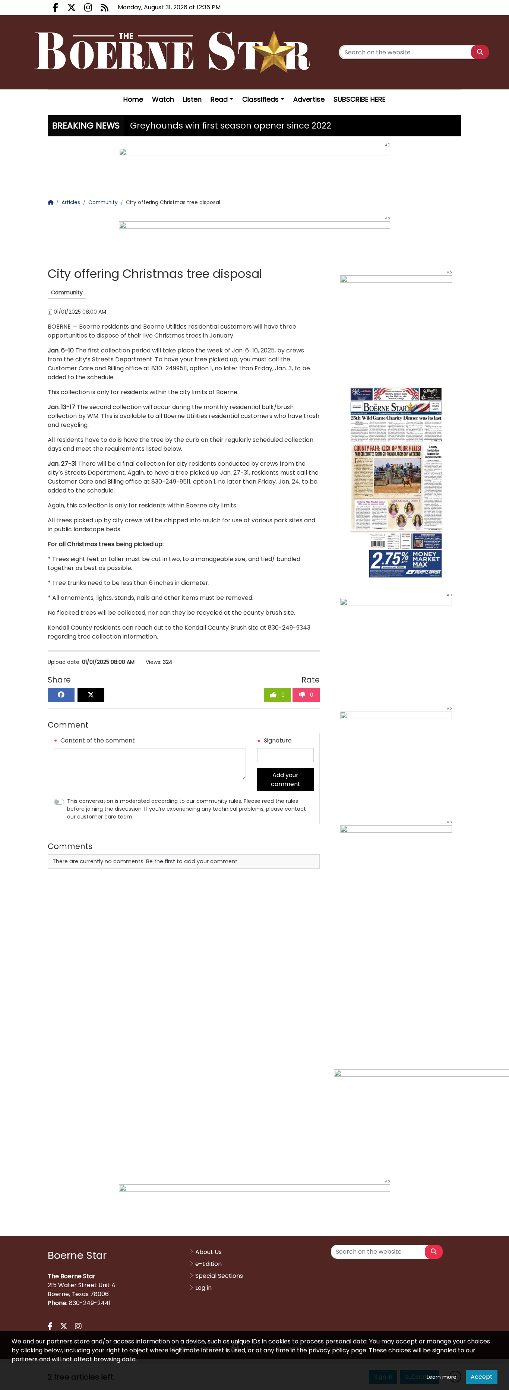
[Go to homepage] (174, 52)
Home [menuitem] (133, 99)
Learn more (441, 1377)
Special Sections (219, 1276)
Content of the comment (97, 740)
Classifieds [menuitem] (260, 99)
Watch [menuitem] (163, 99)
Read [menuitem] (219, 99)
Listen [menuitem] (192, 99)
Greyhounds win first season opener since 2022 (230, 126)
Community (67, 292)
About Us (208, 1252)
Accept (482, 1376)
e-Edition (208, 1264)
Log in (203, 1287)
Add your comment (285, 779)
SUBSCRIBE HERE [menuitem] (359, 99)
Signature (277, 740)
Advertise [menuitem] (309, 99)
